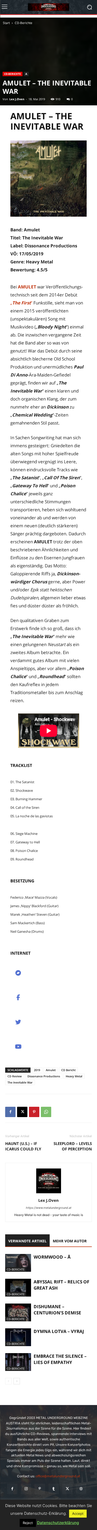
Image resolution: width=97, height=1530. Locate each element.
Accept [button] (78, 1513)
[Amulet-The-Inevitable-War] (48, 178)
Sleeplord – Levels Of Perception (73, 1146)
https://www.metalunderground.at (48, 1208)
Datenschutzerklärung (58, 1522)
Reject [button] (28, 1523)
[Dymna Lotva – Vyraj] (18, 1337)
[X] (22, 1112)
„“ (21, 303)
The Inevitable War (20, 1082)
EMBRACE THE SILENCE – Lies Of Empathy (60, 1359)
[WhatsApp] (46, 1112)
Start (6, 23)
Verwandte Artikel (27, 1240)
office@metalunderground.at (58, 1476)
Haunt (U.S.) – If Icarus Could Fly (23, 1146)
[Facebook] (10, 1112)
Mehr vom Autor (70, 1240)
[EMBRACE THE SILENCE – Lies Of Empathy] (18, 1362)
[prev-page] (8, 1381)
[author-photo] (48, 1193)
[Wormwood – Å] (18, 1263)
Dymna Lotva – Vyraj (59, 1331)
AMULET (27, 287)
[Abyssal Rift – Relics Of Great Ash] (18, 1288)
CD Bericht (68, 1070)
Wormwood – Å (52, 1257)
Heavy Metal (74, 1076)
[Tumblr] (54, 1489)
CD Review (15, 1076)
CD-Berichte (23, 23)
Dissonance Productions (43, 1076)
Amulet (51, 1070)
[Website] (81, 1489)
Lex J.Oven (16, 99)
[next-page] (16, 1381)
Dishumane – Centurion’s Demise (57, 1310)
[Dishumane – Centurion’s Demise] (18, 1312)
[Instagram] (26, 1489)
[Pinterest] (34, 1112)
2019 (37, 1070)
